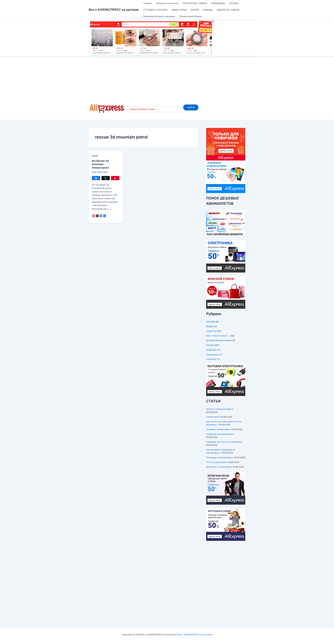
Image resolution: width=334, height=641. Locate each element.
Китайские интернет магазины (159, 16)
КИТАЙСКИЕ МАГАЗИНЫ (219, 340)
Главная (147, 3)
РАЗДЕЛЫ (211, 350)
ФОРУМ (195, 9)
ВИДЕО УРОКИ (179, 9)
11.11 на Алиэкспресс (216, 462)
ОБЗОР (95, 156)
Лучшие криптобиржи (190, 16)
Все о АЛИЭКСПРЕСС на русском (114, 9)
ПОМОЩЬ (208, 9)
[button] (173, 38)
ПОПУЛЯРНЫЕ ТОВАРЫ (195, 3)
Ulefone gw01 (213, 417)
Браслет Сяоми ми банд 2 (219, 409)
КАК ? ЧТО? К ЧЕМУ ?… (218, 336)
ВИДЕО (209, 326)
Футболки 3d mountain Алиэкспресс (100, 164)
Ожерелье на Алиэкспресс (220, 434)
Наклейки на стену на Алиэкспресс (224, 442)
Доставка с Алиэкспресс (219, 467)
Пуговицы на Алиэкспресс (220, 457)
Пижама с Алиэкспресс (218, 429)
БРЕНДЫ (210, 321)
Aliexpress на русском (167, 3)
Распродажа (212, 354)
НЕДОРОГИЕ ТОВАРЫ (228, 9)
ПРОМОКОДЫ (218, 3)
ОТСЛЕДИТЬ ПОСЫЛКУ (155, 9)
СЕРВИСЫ (211, 359)
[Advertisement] (167, 76)
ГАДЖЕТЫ (211, 331)
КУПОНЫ (233, 3)
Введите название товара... (143, 109)
